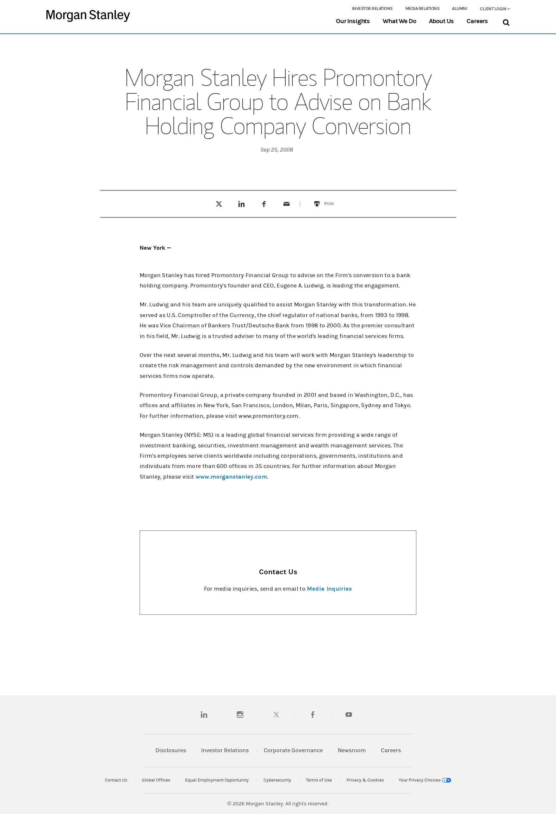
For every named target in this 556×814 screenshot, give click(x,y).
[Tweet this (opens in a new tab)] (219, 203)
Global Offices (156, 780)
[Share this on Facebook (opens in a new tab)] (264, 203)
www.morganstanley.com (231, 476)
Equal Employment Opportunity (217, 780)
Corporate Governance (293, 750)
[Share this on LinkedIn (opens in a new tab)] (241, 203)
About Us (441, 21)
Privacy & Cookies (365, 780)
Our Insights (353, 21)
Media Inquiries (329, 588)
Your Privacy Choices (420, 780)
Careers (477, 21)
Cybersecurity (277, 780)
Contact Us (116, 780)
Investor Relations (372, 8)
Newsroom (352, 750)
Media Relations (422, 8)
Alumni (459, 8)
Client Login (493, 9)
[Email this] (286, 203)
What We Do (399, 21)
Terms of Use (319, 780)
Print (332, 199)
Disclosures (170, 750)
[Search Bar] (506, 21)
